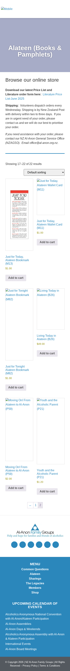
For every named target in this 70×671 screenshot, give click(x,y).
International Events (18, 643)
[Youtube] (47, 544)
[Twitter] (14, 544)
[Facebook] (31, 544)
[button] (64, 9)
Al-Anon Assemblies (18, 623)
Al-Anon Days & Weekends (22, 629)
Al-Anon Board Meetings (21, 649)
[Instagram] (22, 544)
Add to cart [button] (15, 277)
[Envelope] (39, 544)
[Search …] (50, 9)
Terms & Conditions (50, 665)
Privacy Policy (30, 665)
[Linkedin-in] (55, 544)
